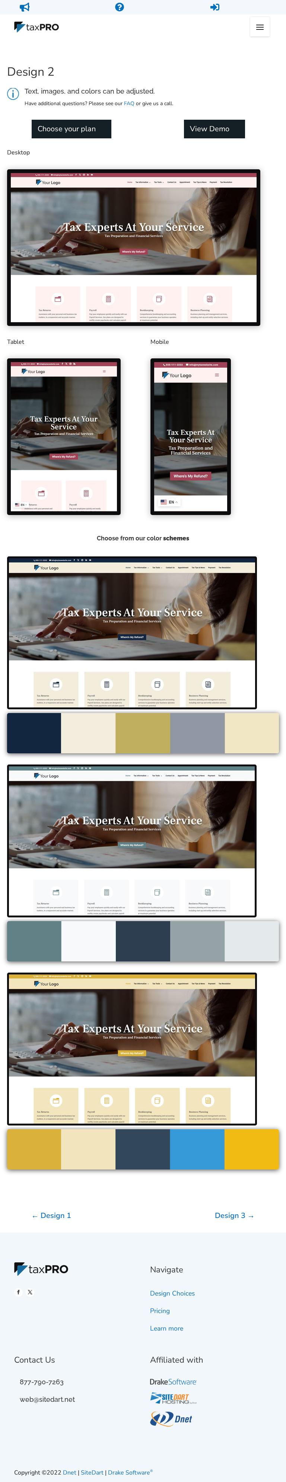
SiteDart (93, 1473)
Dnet (70, 1473)
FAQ (129, 103)
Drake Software (130, 1473)
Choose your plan (67, 129)
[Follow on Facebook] (18, 1292)
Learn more (166, 1328)
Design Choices (172, 1293)
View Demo (209, 129)
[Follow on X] (30, 1292)
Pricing (160, 1310)
